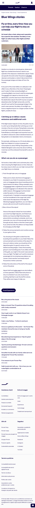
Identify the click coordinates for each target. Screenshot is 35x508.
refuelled (29, 76)
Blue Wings (13, 12)
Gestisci (17, 7)
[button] (3, 2)
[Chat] (33, 505)
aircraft (6, 95)
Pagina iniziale (5, 12)
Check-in (24, 7)
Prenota (10, 7)
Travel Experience (22, 12)
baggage (8, 186)
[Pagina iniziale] (17, 3)
